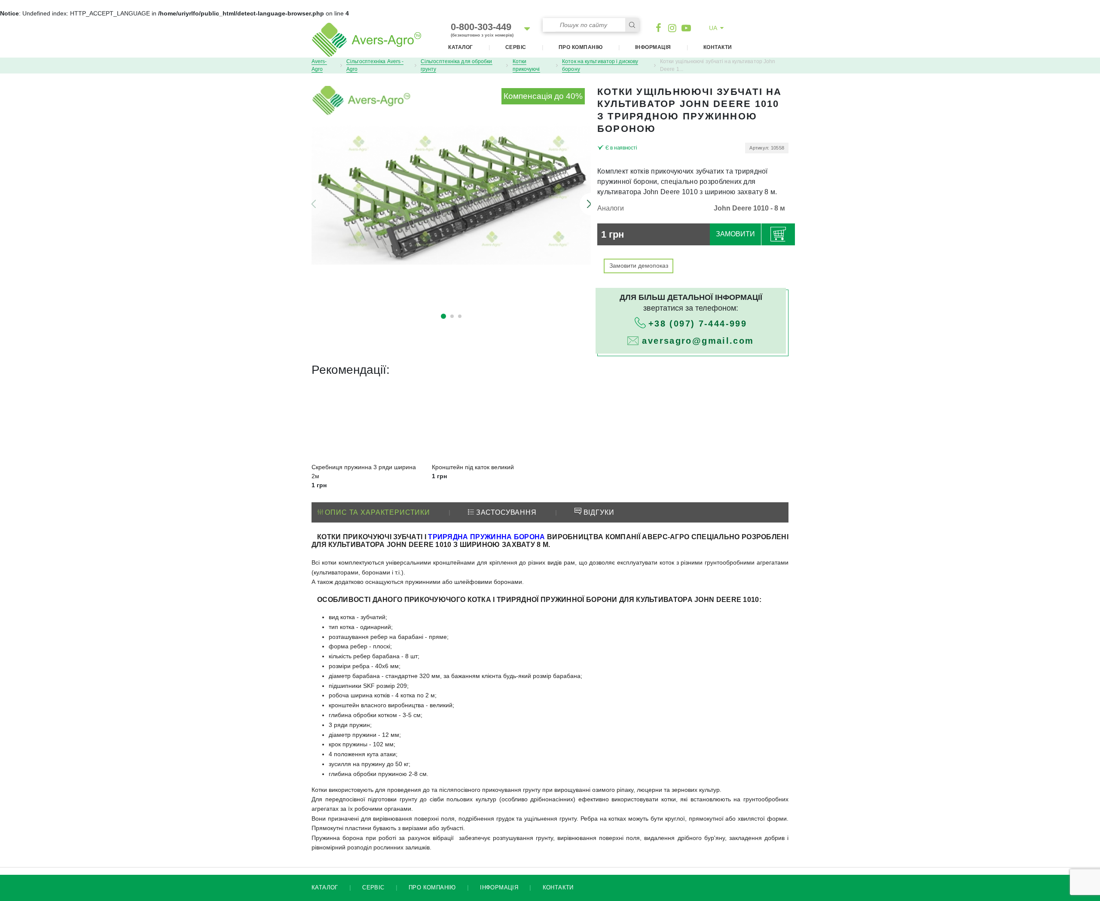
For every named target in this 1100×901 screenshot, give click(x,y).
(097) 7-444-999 (697, 323)
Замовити (735, 234)
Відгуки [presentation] (597, 512)
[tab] (374, 512)
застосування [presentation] (505, 512)
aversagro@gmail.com (698, 340)
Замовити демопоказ (638, 265)
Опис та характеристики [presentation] (376, 512)
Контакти (717, 47)
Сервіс (515, 47)
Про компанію (581, 47)
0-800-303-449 (482, 29)
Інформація (653, 47)
